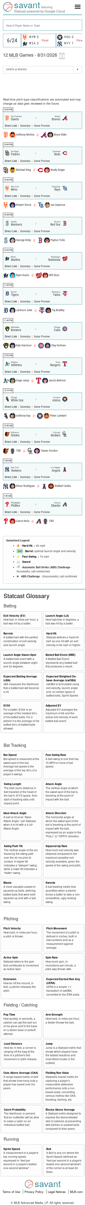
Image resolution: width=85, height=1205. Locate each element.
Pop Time (9, 1014)
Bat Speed (10, 755)
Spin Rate (52, 957)
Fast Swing (29, 556)
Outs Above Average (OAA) (20, 1073)
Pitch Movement (56, 928)
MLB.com (76, 1192)
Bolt (48, 1149)
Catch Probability (15, 1110)
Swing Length (12, 784)
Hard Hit (27, 546)
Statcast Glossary (26, 595)
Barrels (8, 633)
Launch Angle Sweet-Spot (19, 655)
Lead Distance (13, 1044)
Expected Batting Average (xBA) (20, 678)
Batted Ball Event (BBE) (60, 655)
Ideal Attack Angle (15, 813)
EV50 (6, 705)
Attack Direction (56, 813)
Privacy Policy (34, 1192)
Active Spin (10, 957)
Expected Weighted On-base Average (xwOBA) (61, 678)
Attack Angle (54, 784)
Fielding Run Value (57, 1073)
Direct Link (11, 125)
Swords (50, 883)
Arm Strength (54, 1014)
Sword (26, 562)
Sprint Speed (11, 1149)
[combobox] (42, 25)
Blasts (7, 883)
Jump (49, 1044)
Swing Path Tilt (13, 846)
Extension (9, 979)
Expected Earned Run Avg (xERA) (63, 981)
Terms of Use (11, 1192)
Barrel (29, 551)
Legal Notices (57, 1192)
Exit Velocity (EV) (14, 616)
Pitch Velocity (12, 928)
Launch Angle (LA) (57, 616)
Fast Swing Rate (56, 755)
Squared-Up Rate (56, 846)
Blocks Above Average (60, 1110)
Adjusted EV (53, 705)
